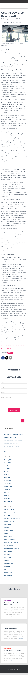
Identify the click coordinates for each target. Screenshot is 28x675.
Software (6, 560)
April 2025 (6, 474)
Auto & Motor (7, 515)
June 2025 (7, 468)
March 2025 (7, 477)
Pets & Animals (8, 551)
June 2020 (7, 489)
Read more (14, 616)
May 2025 (6, 471)
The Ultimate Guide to (7, 348)
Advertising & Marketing (10, 509)
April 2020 (6, 495)
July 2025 (6, 466)
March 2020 (7, 498)
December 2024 (8, 486)
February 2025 (8, 480)
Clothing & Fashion (9, 521)
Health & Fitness (8, 536)
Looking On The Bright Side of (11, 446)
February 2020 (8, 501)
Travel (5, 569)
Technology (7, 566)
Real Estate (7, 554)
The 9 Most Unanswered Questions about (12, 345)
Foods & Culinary (8, 530)
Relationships (7, 557)
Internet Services (8, 545)
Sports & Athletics (8, 563)
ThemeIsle (19, 669)
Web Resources (8, 575)
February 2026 (8, 459)
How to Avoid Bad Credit (12, 651)
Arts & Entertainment (9, 512)
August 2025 (7, 462)
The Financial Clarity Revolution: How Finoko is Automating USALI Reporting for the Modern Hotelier (14, 434)
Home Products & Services (11, 542)
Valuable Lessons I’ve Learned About (13, 440)
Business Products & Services (12, 518)
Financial (10, 352)
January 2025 (7, 483)
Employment (7, 524)
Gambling (6, 533)
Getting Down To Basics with (11, 443)
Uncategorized (8, 572)
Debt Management (10, 628)
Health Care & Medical (9, 539)
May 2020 (6, 492)
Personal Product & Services (11, 548)
